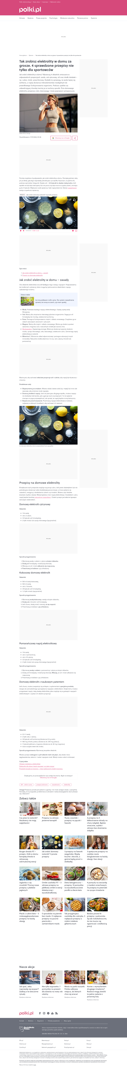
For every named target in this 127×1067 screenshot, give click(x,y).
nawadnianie (72, 188)
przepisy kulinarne (42, 785)
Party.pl (66, 1040)
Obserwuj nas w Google (62, 138)
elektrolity (67, 785)
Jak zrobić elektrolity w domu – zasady (35, 273)
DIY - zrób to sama (26, 785)
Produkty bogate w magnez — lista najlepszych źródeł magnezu (41, 769)
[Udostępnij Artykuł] (75, 138)
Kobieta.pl (67, 1044)
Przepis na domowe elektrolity (32, 275)
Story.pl (89, 1047)
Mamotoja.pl (45, 1040)
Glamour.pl (22, 1044)
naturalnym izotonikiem (43, 497)
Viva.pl (89, 1040)
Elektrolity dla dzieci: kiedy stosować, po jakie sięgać (36, 766)
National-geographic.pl (49, 1047)
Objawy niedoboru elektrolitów (29, 764)
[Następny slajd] (107, 977)
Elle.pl (21, 1040)
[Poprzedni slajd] (19, 977)
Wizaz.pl (89, 1044)
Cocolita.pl (22, 1047)
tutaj (35, 1065)
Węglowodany (27, 329)
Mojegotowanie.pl (47, 1044)
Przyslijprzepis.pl (69, 1047)
